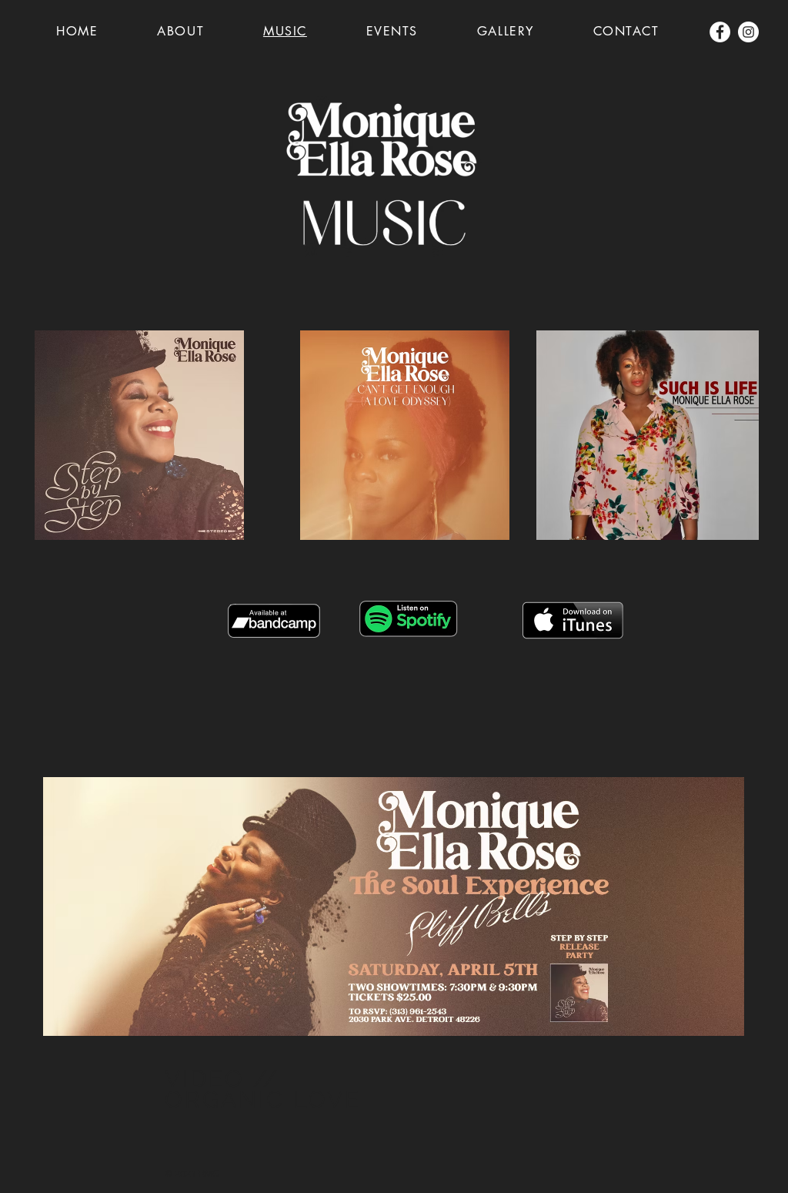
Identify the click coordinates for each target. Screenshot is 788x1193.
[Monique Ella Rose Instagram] (748, 32)
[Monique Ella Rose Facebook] (720, 32)
